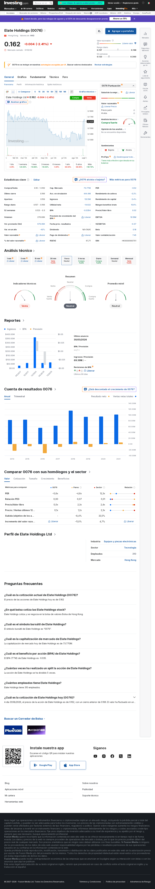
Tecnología (130, 547)
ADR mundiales (101, 13)
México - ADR (115, 13)
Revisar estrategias (103, 65)
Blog (7, 783)
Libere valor (127, 43)
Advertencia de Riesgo (140, 882)
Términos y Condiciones (90, 882)
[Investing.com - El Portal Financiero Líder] (16, 3)
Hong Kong (130, 560)
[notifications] (143, 2)
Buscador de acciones (29, 13)
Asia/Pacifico (147, 13)
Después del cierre (73, 13)
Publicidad (87, 789)
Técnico (54, 76)
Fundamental (38, 76)
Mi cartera (10, 795)
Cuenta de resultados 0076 (28, 389)
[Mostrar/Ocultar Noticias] (71, 91)
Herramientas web (14, 801)
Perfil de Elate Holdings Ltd (28, 534)
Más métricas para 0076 (123, 179)
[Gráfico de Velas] (7, 91)
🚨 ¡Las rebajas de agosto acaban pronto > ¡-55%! (81, 3)
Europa (136, 13)
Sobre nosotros (90, 783)
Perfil (19, 84)
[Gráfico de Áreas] (13, 91)
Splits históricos (54, 84)
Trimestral (19, 396)
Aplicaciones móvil (14, 789)
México (43, 13)
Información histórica (34, 84)
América (127, 13)
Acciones (10, 13)
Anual (7, 396)
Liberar (54, 521)
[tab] (10, 260)
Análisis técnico (18, 250)
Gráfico (21, 76)
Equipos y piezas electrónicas (120, 541)
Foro (65, 76)
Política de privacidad (115, 882)
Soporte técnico (90, 795)
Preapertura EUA (56, 13)
